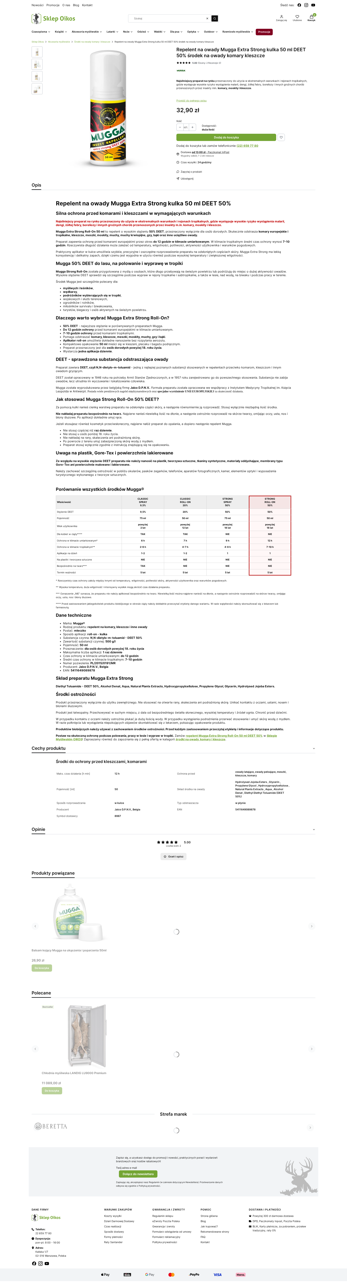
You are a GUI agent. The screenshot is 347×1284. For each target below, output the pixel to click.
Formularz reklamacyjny (166, 1236)
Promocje (52, 5)
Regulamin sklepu (162, 1215)
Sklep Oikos (38, 41)
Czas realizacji (112, 1226)
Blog (76, 5)
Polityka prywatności (164, 1242)
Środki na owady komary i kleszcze (92, 41)
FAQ (203, 1236)
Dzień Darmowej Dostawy (119, 1221)
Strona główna (209, 1215)
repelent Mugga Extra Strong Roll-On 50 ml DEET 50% (224, 735)
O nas (66, 5)
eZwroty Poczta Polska (166, 1221)
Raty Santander (113, 1242)
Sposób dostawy (114, 1231)
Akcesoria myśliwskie (59, 41)
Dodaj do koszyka (226, 137)
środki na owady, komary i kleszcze (200, 739)
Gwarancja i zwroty (163, 1226)
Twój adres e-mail (126, 1167)
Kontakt (87, 5)
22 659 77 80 (43, 1233)
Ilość (179, 121)
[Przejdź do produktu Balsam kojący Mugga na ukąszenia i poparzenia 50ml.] (77, 913)
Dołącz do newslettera (138, 1174)
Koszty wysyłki (112, 1215)
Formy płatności (113, 1236)
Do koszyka (42, 967)
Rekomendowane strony (215, 1231)
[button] (214, 18)
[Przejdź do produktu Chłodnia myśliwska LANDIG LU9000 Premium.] (87, 1036)
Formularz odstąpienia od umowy (171, 1231)
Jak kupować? (209, 1226)
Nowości (38, 5)
